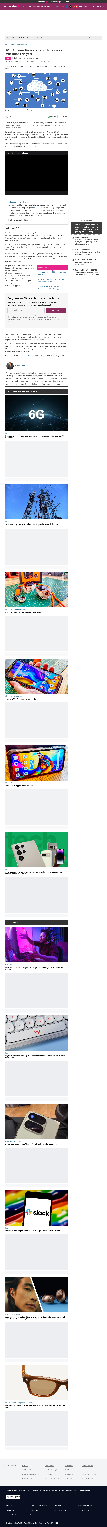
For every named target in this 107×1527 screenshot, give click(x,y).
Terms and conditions (85, 1506)
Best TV (67, 1470)
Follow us (53, 117)
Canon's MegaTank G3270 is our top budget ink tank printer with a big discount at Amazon (87, 272)
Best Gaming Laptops (52, 1470)
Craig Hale (17, 58)
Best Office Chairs (88, 1478)
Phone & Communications (18, 45)
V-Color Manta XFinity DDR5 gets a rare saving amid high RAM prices (86, 262)
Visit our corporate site (81, 1490)
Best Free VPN (26, 1470)
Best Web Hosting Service (30, 1474)
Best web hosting (77, 38)
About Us (9, 1506)
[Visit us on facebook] (67, 6)
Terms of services (32, 316)
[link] (18, 202)
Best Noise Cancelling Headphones (94, 1470)
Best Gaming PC (50, 1474)
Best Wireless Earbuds (89, 1474)
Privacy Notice (11, 318)
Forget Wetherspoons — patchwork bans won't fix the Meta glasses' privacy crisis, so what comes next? (87, 240)
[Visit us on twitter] (70, 6)
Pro (6, 45)
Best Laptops (49, 1466)
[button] (100, 6)
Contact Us (57, 1506)
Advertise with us (60, 1510)
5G (53, 123)
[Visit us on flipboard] (77, 6)
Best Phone (69, 1466)
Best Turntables (87, 1466)
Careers (32, 1515)
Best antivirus (59, 38)
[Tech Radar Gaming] (66, 2)
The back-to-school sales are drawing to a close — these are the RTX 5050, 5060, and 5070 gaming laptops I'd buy (87, 228)
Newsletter (64, 117)
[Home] (43, 2)
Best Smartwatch (71, 1478)
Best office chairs (25, 38)
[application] (36, 173)
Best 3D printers (43, 38)
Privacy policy (10, 1510)
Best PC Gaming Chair (52, 1478)
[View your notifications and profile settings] (93, 6)
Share (10, 117)
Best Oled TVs (69, 1474)
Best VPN (25, 1466)
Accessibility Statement (14, 1515)
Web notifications (83, 1510)
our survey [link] (37, 207)
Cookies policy (34, 1510)
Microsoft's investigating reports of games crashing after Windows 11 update (87, 252)
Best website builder (96, 38)
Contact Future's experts (38, 1506)
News (8, 58)
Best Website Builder (29, 1478)
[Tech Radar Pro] (55, 2)
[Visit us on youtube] (73, 6)
